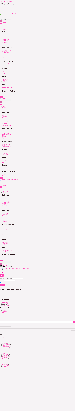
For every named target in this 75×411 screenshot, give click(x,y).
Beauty (3, 81)
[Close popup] (2, 275)
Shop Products (5, 28)
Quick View (27, 268)
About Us (4, 27)
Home (3, 25)
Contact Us (4, 95)
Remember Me (4, 282)
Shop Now (15, 399)
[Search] (1, 21)
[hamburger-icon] (1, 23)
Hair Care (4, 29)
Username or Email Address (6, 278)
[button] (0, 370)
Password (2, 280)
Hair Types (4, 58)
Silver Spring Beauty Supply (6, 1)
